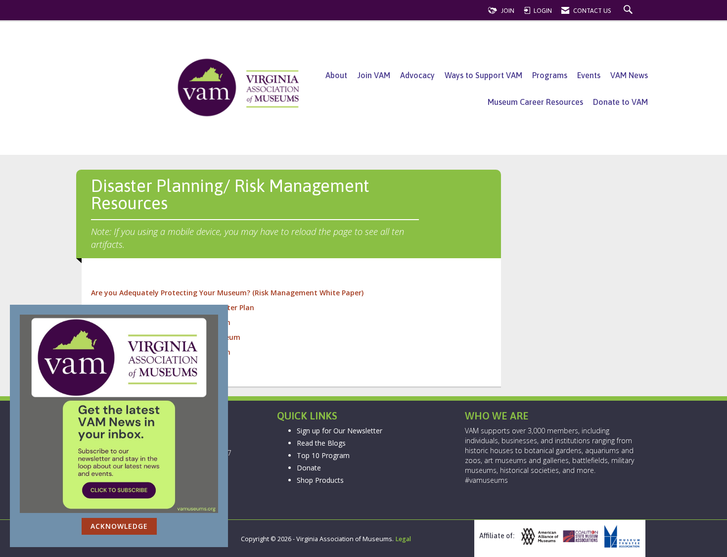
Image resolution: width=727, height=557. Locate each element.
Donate (309, 467)
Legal (403, 539)
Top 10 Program (323, 455)
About (336, 75)
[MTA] (620, 536)
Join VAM (373, 75)
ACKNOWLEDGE (119, 526)
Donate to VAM (620, 101)
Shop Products (320, 480)
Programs (549, 75)
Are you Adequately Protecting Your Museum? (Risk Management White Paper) (228, 292)
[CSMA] (579, 536)
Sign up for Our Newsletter (339, 430)
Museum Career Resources (535, 101)
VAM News (629, 75)
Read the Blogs (321, 443)
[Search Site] (629, 10)
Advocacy (417, 75)
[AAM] (538, 536)
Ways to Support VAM (483, 75)
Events (588, 75)
